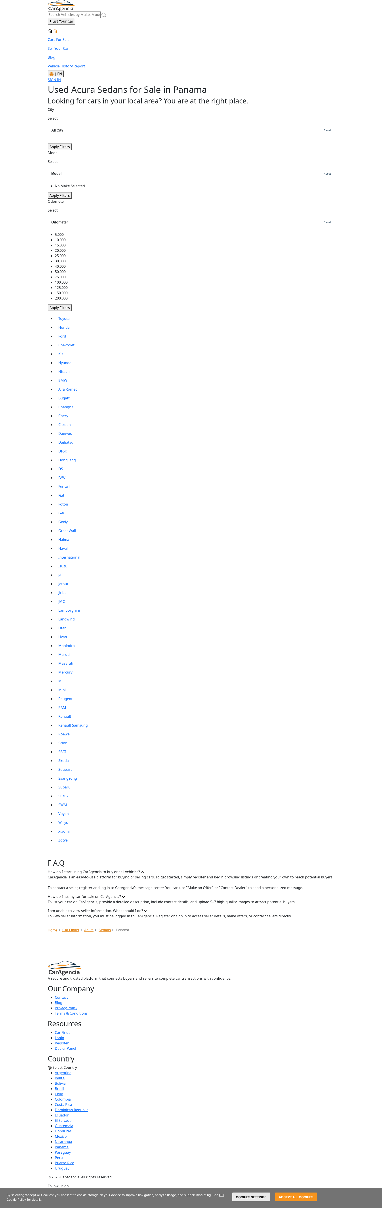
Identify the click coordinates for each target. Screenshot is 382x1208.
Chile (59, 1094)
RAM (62, 707)
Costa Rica (63, 1104)
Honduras (63, 1131)
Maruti (64, 654)
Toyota (64, 318)
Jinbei (62, 592)
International (69, 557)
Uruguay (62, 1168)
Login (59, 1037)
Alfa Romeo (68, 389)
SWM (62, 804)
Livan (62, 636)
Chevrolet (66, 345)
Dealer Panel (65, 1048)
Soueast (65, 769)
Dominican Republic (71, 1109)
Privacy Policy (66, 1008)
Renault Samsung (73, 725)
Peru (59, 1157)
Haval (63, 548)
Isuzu (62, 566)
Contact (61, 997)
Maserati (65, 663)
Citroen (64, 424)
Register (62, 1043)
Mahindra (66, 645)
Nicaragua (63, 1141)
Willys (63, 822)
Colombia (63, 1099)
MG (61, 681)
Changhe (65, 407)
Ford (62, 336)
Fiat (61, 495)
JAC (61, 575)
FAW (61, 477)
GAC (61, 513)
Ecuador (62, 1115)
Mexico (61, 1136)
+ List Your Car (61, 21)
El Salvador (64, 1120)
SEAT (62, 751)
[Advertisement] (191, 948)
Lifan (62, 628)
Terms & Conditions (71, 1013)
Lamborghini (69, 610)
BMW (62, 380)
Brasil (59, 1088)
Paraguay (63, 1152)
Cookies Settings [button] (251, 1197)
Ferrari (64, 486)
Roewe (64, 734)
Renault (64, 716)
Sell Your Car (58, 48)
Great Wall (67, 530)
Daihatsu (65, 442)
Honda (64, 327)
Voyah (63, 813)
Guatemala (64, 1125)
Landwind (66, 619)
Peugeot (65, 698)
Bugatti (64, 398)
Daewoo (65, 433)
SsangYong (67, 778)
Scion (62, 742)
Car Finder (63, 1032)
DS (60, 468)
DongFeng (67, 460)
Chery (63, 415)
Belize (60, 1078)
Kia (60, 353)
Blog (51, 57)
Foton (63, 504)
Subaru (64, 787)
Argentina (63, 1072)
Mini (62, 689)
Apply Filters (60, 146)
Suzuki (63, 796)
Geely (63, 521)
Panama (62, 1147)
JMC (61, 601)
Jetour (63, 583)
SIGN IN (54, 79)
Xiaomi (64, 831)
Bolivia (60, 1083)
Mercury (65, 672)
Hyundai (65, 362)
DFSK (62, 451)
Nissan (64, 371)
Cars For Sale (58, 39)
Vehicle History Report (66, 66)
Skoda (63, 760)
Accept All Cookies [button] (296, 1197)
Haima (63, 539)
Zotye (63, 840)
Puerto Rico (64, 1162)
